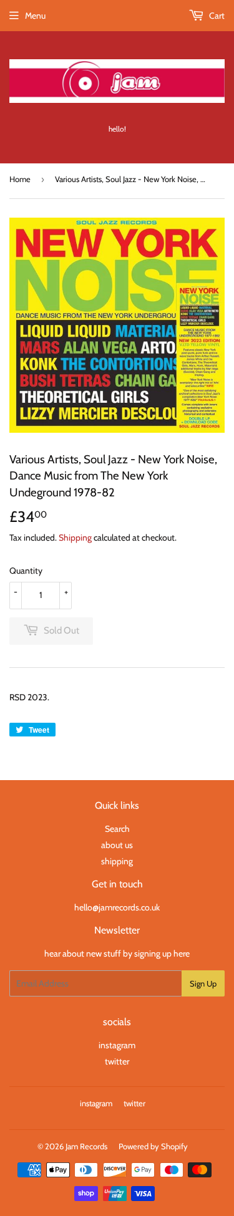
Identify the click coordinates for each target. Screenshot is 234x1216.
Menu (35, 15)
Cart (216, 15)
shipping (117, 861)
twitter (117, 1061)
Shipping (75, 537)
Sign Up (203, 983)
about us (117, 845)
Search (117, 828)
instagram (117, 1045)
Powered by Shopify (153, 1146)
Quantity (25, 570)
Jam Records (86, 1146)
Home (20, 179)
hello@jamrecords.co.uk (117, 907)
